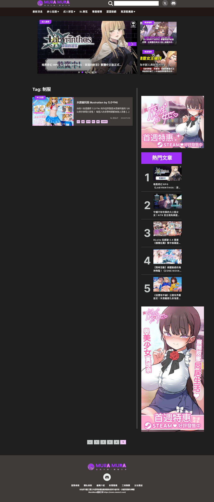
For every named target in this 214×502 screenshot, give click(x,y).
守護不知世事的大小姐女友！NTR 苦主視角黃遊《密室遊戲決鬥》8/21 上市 (166, 214)
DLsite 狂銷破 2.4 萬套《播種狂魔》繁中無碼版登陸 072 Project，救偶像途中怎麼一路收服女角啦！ (167, 242)
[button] (132, 44)
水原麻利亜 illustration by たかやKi (97, 102)
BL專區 (84, 11)
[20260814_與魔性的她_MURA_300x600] (172, 430)
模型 (98, 121)
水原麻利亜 (104, 121)
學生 (93, 121)
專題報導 (97, 11)
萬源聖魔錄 (127, 11)
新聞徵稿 (113, 485)
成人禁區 (68, 11)
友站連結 (138, 485)
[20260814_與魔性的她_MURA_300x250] (172, 147)
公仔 (78, 121)
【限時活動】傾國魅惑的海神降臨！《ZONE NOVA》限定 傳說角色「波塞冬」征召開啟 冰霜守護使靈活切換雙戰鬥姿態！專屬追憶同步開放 (167, 269)
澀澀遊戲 (111, 11)
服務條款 (75, 485)
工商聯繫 (126, 485)
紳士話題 (52, 11)
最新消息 (38, 11)
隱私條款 (88, 485)
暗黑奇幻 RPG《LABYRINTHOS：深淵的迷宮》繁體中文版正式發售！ (167, 186)
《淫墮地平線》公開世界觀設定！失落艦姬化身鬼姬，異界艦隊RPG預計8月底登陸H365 (167, 297)
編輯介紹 (101, 485)
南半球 (88, 121)
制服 (83, 121)
